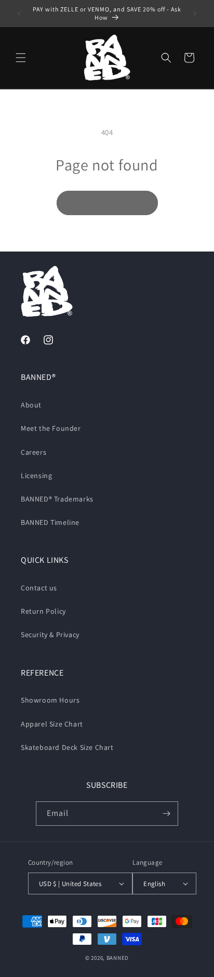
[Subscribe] (166, 813)
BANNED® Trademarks (57, 499)
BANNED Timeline (50, 522)
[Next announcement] (194, 13)
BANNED (117, 957)
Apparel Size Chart (52, 724)
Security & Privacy (50, 634)
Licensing (36, 475)
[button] (20, 57)
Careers (33, 452)
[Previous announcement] (19, 13)
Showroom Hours (50, 700)
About (31, 405)
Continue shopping (107, 203)
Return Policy (43, 611)
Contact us (39, 587)
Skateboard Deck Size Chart (67, 747)
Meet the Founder (51, 428)
